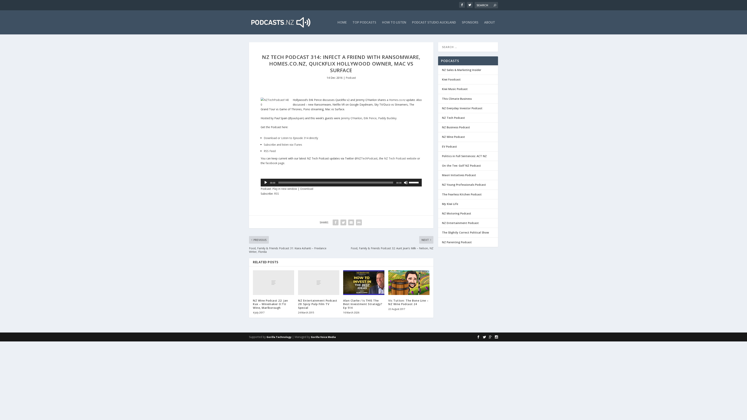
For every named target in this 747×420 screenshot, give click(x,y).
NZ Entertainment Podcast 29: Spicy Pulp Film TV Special (317, 304)
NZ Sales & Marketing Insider (461, 70)
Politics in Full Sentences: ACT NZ (464, 156)
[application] (341, 182)
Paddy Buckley (387, 118)
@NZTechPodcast (366, 158)
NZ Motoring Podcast (456, 213)
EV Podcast (449, 146)
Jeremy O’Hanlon (351, 118)
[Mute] (406, 183)
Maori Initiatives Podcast (459, 175)
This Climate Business (457, 99)
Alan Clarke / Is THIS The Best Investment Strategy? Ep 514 (362, 304)
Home (342, 22)
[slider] (414, 182)
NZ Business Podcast (456, 127)
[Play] (266, 183)
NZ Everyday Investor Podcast (462, 108)
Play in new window (284, 189)
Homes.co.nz (397, 100)
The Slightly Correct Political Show (465, 232)
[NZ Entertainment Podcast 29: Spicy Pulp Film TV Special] (318, 282)
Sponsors (470, 22)
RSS (276, 193)
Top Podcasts (364, 22)
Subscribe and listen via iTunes (283, 144)
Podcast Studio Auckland (434, 22)
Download (306, 189)
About (489, 22)
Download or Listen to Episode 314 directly (291, 138)
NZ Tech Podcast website (400, 158)
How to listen (394, 22)
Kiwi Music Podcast (455, 89)
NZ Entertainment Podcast (460, 223)
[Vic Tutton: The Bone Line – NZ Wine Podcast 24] (409, 282)
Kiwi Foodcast (451, 79)
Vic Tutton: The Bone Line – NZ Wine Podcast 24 (408, 302)
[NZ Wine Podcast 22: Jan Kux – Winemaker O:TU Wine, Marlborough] (273, 282)
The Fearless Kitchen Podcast (462, 194)
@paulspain (296, 118)
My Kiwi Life (450, 204)
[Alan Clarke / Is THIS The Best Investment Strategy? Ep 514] (363, 282)
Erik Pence (370, 118)
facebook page (275, 163)
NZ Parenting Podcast (457, 242)
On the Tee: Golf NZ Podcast (461, 165)
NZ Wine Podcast (453, 137)
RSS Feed (270, 151)
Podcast (351, 78)
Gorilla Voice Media (323, 337)
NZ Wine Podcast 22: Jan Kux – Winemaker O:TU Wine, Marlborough (270, 304)
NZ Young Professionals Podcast (464, 184)
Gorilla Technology (279, 337)
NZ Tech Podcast (453, 118)
